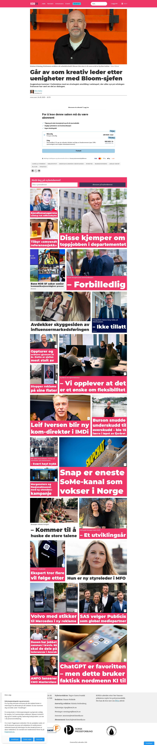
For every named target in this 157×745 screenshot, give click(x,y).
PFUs (117, 701)
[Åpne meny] (124, 3)
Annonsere (59, 4)
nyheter (89, 164)
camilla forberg (38, 164)
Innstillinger (149, 743)
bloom (34, 167)
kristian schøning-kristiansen (71, 164)
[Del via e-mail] (39, 170)
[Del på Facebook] (32, 170)
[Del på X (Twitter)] (35, 170)
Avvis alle (39, 739)
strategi (43, 167)
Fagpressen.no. (10, 732)
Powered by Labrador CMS (78, 742)
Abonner (77, 4)
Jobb (43, 4)
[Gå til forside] (34, 4)
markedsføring (101, 164)
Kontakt (50, 4)
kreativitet (52, 164)
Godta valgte (27, 739)
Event (68, 4)
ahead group (114, 164)
